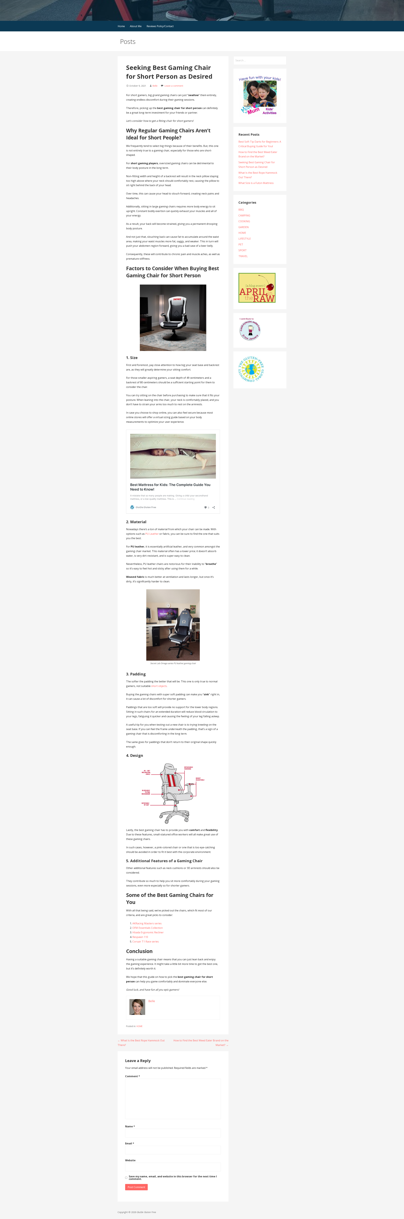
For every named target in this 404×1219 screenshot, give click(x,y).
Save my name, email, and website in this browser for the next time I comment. (173, 1177)
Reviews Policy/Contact (160, 26)
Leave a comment (173, 85)
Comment (132, 1076)
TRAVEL (243, 256)
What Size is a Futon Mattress (256, 183)
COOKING (244, 221)
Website (130, 1160)
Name (130, 1126)
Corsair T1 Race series (145, 941)
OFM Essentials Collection (147, 928)
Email (129, 1143)
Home (121, 26)
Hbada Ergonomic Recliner (148, 932)
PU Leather (152, 534)
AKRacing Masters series (147, 923)
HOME (140, 1026)
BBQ (241, 209)
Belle (154, 85)
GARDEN (243, 227)
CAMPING (244, 215)
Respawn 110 (140, 937)
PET (240, 244)
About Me (136, 26)
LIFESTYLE (244, 238)
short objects (159, 686)
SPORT (242, 250)
